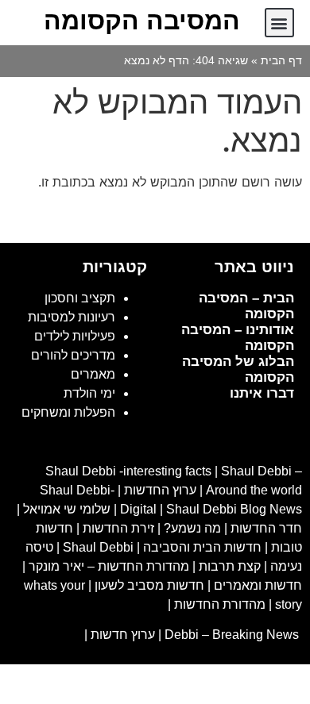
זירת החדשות (118, 528)
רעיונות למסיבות (71, 317)
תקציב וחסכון (80, 298)
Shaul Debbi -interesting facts (128, 471)
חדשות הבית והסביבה (202, 547)
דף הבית (281, 61)
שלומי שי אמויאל (66, 509)
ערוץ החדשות (160, 490)
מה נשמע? (192, 528)
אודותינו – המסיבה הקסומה (237, 337)
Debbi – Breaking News (233, 634)
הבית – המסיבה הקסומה (246, 305)
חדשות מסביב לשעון (149, 585)
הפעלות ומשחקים (68, 412)
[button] (279, 22)
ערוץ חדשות (123, 634)
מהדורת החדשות (219, 604)
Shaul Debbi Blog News (234, 509)
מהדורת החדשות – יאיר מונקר (109, 566)
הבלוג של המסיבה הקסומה (238, 369)
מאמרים (93, 374)
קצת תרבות (230, 566)
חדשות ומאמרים (258, 585)
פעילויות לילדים (74, 336)
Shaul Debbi (98, 547)
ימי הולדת (89, 393)
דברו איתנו (262, 393)
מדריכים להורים (73, 355)
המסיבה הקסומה (142, 20)
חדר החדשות (266, 528)
